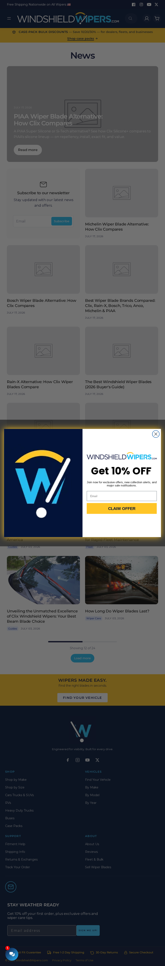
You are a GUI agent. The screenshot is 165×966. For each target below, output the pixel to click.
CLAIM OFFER (121, 508)
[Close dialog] (155, 434)
